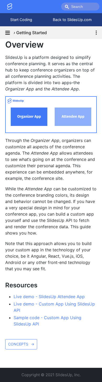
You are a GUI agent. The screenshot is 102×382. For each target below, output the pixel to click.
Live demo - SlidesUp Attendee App (49, 296)
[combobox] (80, 7)
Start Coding (21, 19)
